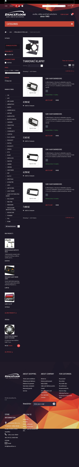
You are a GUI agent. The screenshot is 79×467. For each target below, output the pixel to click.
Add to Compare (29, 105)
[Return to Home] (5, 32)
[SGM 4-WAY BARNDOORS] (33, 87)
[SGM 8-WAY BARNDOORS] (33, 122)
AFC (8, 98)
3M (8, 95)
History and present (46, 381)
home (6, 6)
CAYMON (9, 122)
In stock (10, 54)
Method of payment (28, 383)
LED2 (8, 185)
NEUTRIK (9, 201)
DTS (8, 152)
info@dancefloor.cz (10, 446)
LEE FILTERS (10, 188)
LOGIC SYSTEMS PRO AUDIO (12, 195)
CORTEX (9, 134)
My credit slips (63, 383)
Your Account (64, 14)
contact (12, 6)
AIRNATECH (10, 104)
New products (9, 233)
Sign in (69, 5)
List (73, 67)
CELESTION (10, 125)
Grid (70, 67)
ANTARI (9, 113)
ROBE (9, 221)
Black (9, 81)
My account (62, 378)
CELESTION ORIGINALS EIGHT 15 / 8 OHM (11, 337)
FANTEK (9, 161)
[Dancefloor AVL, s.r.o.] (15, 14)
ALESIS (9, 107)
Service (25, 390)
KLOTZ (9, 176)
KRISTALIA (10, 179)
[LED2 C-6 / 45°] (9, 297)
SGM (9, 62)
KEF (8, 173)
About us (43, 378)
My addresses (63, 386)
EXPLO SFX (10, 158)
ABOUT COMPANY (47, 374)
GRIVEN (9, 167)
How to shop (62, 390)
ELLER (9, 155)
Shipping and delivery (29, 381)
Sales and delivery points (48, 386)
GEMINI (9, 164)
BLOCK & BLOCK (11, 119)
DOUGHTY (10, 146)
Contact (43, 397)
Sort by (25, 65)
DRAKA (9, 149)
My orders (62, 381)
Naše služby (44, 383)
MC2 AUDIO (10, 198)
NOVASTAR (10, 212)
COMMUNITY (11, 131)
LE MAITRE (10, 182)
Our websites (44, 395)
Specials (7, 319)
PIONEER (9, 215)
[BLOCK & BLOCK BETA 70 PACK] (9, 243)
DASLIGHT (10, 140)
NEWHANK (10, 204)
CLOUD (9, 128)
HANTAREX (10, 170)
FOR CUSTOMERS (65, 374)
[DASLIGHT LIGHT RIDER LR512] (9, 270)
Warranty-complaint (28, 386)
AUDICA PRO (11, 116)
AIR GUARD (10, 101)
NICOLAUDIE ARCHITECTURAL (11, 208)
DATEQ (9, 143)
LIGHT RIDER (10, 191)
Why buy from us (63, 393)
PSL (8, 218)
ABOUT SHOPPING (29, 374)
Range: (7, 70)
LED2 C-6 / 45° (8, 304)
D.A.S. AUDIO (11, 137)
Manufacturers (9, 89)
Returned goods (27, 388)
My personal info (63, 388)
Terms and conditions (29, 378)
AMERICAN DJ (11, 110)
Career (43, 388)
